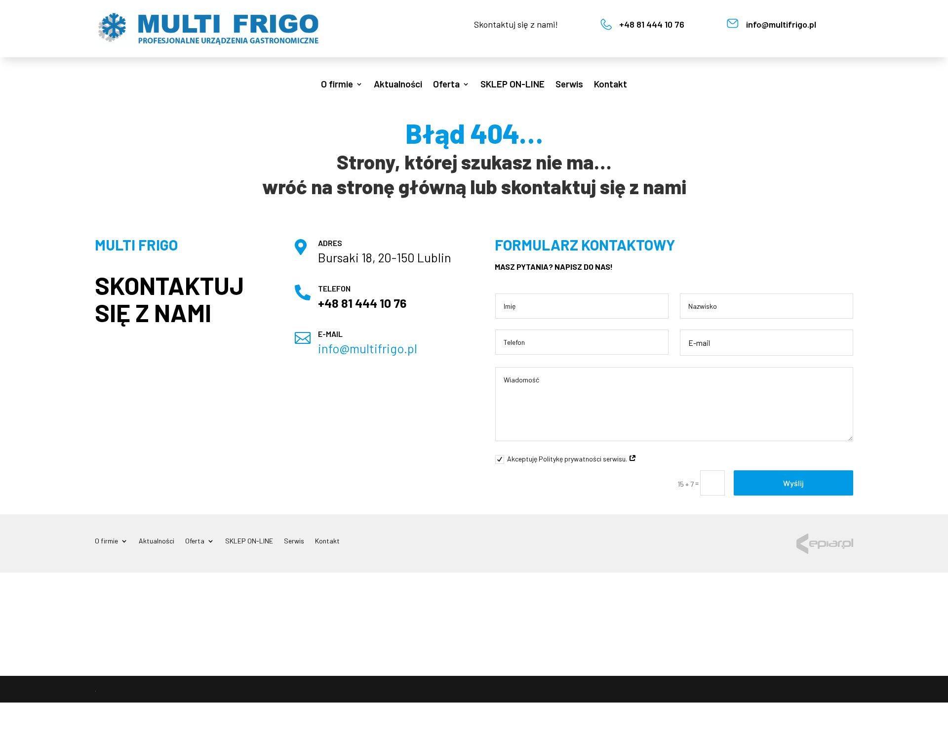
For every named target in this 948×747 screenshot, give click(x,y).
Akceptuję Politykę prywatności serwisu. (568, 459)
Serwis (569, 85)
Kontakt (610, 85)
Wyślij (793, 483)
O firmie (337, 85)
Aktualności (398, 85)
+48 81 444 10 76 (651, 24)
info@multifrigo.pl (781, 24)
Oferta (446, 85)
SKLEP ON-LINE (512, 85)
